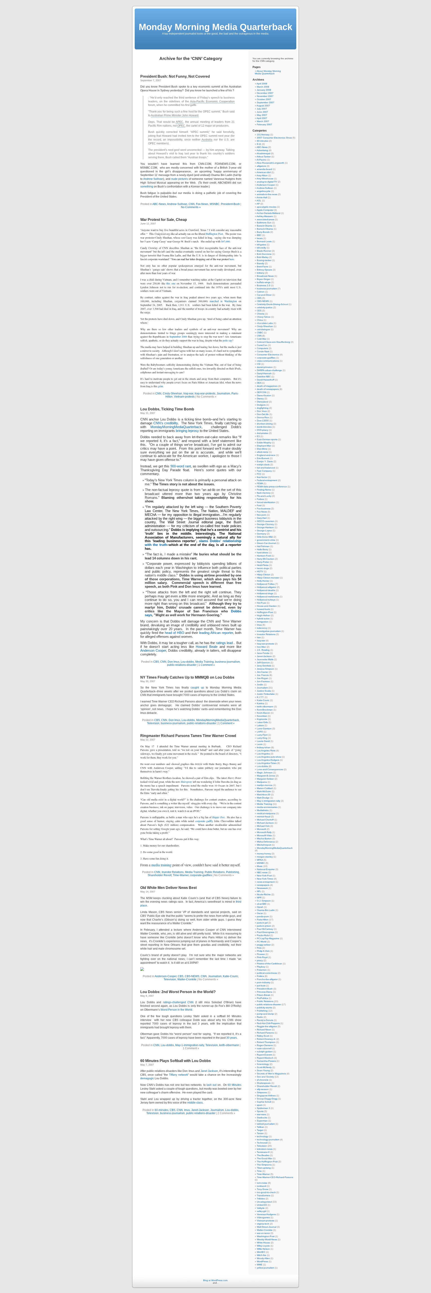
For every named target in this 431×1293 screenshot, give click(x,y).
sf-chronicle (262, 1080)
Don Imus (173, 661)
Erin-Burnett (263, 458)
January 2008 (264, 90)
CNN (192, 204)
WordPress (262, 1261)
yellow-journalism (265, 1268)
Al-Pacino (261, 159)
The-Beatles (263, 1155)
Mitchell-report (264, 845)
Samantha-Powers (266, 1061)
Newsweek (262, 888)
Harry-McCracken (265, 559)
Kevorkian (262, 716)
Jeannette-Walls (265, 659)
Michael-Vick (263, 826)
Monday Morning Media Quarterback (215, 27)
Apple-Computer (265, 210)
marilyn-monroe (265, 785)
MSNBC (215, 204)
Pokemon (262, 970)
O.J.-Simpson (264, 900)
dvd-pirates (262, 433)
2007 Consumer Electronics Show (274, 137)
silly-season (263, 1089)
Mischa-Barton (264, 838)
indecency (262, 628)
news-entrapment (266, 882)
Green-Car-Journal (266, 543)
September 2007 (265, 102)
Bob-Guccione (264, 254)
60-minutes (161, 1110)
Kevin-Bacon (263, 713)
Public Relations (215, 872)
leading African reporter (216, 633)
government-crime (266, 540)
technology (262, 1136)
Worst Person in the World (176, 1009)
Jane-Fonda (263, 653)
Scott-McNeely (264, 1067)
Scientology (263, 1064)
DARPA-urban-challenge (269, 370)
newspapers (263, 885)
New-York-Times (265, 878)
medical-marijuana (266, 813)
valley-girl (261, 1211)
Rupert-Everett (264, 1054)
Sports (260, 1111)
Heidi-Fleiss (262, 565)
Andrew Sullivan (153, 178)
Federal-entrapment (267, 480)
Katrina (260, 703)
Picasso (261, 954)
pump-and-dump (265, 1014)
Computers (262, 348)
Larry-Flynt (262, 735)
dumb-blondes (264, 427)
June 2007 (262, 112)
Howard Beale (207, 647)
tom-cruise (262, 1183)
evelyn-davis (263, 464)
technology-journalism (268, 1139)
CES (259, 310)
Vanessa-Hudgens (266, 1214)
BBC (259, 235)
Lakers (260, 725)
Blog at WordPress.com (215, 1280)
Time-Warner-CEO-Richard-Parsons (275, 1177)
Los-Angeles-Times (267, 763)
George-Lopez (264, 530)
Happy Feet (218, 817)
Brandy (260, 263)
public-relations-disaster (181, 664)
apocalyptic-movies (266, 207)
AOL (259, 200)
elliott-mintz (262, 452)
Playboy (261, 966)
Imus (187, 1110)
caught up (197, 687)
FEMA (260, 483)
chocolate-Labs (265, 323)
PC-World (261, 941)
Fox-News (202, 204)
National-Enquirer (266, 869)
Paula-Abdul (263, 935)
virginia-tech (263, 1224)
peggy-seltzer (264, 944)
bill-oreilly (261, 247)
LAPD (260, 731)
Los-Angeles (263, 753)
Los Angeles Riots (266, 750)
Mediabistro (263, 810)
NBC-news (262, 872)
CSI (259, 364)
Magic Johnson (265, 772)
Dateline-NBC (264, 376)
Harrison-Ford (264, 555)
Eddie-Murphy (264, 442)
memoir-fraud (263, 816)
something (146, 186)
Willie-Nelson (263, 1249)
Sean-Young (263, 1070)
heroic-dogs (263, 568)
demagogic (147, 1078)
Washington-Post (266, 1236)
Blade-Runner (264, 251)
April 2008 (262, 83)
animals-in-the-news (267, 194)
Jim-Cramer (262, 672)
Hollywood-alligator (266, 587)
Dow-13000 (263, 420)
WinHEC (261, 1252)
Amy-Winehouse (265, 178)
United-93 (262, 1205)
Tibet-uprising (264, 1168)
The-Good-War (264, 1158)
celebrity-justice (265, 307)
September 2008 (178, 336)
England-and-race (266, 455)
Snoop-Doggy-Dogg (267, 1098)
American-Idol (264, 172)
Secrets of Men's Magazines (271, 1073)
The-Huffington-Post (267, 1161)
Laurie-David (263, 741)
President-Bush (230, 204)
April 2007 (262, 118)
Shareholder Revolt (160, 875)
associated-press (265, 219)
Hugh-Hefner (263, 615)
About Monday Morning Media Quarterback (268, 72)
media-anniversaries (267, 807)
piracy (260, 960)
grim (160, 386)
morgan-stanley (265, 856)
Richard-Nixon (264, 1029)
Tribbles (261, 1198)
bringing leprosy (187, 431)
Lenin (260, 744)
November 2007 (265, 96)
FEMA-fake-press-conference (272, 486)
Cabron (260, 291)
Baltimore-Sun (264, 222)
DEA (259, 383)
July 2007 (262, 109)
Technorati (262, 1142)
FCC (259, 474)
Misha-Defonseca (266, 841)
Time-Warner (181, 875)
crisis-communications (268, 361)
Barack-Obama (264, 225)
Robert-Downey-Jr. (266, 1039)
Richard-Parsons (265, 1032)
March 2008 (263, 87)
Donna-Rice (263, 417)
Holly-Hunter (263, 581)
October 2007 (264, 99)
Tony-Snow (262, 1189)
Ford (259, 505)
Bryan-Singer (263, 279)
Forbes (260, 499)
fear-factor (262, 477)
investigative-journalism (269, 631)
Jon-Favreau (263, 681)
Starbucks (262, 1117)
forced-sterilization (266, 502)
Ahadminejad (263, 153)
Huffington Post (214, 233)
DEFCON (261, 392)
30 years (231, 1037)
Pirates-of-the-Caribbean (269, 963)
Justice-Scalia (264, 691)
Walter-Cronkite (186, 979)
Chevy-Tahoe (263, 317)
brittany (260, 273)
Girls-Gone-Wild (265, 537)
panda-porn (263, 916)
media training (161, 864)
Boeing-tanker (264, 260)
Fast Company (264, 471)
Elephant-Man (264, 445)
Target (260, 1130)
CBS (156, 661)
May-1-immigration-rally (189, 1045)
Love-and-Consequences (270, 769)
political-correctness (267, 973)
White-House (263, 1242)
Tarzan (260, 1133)
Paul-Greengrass (265, 932)
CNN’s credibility (165, 423)
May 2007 (262, 115)
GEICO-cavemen (265, 521)
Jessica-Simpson (265, 669)
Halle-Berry (262, 549)
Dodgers (261, 405)
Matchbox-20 (263, 794)
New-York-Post (264, 875)
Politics (260, 976)
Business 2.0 (263, 285)
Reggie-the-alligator (267, 1026)
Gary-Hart (262, 518)
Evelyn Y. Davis (265, 461)
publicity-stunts (264, 1007)
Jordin (260, 684)
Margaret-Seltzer (265, 779)
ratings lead (224, 643)
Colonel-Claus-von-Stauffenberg (273, 342)
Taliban (260, 1127)
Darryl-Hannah (264, 373)
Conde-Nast (263, 351)
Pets (259, 948)
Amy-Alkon (262, 175)
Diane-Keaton (264, 395)
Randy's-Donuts (265, 1020)
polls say (227, 340)
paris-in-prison (264, 926)
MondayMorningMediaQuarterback (176, 427)
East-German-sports (267, 439)
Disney (260, 398)
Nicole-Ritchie (264, 894)
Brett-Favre (262, 266)
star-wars (261, 1114)
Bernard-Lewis (264, 241)
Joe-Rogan (262, 678)
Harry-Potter (263, 562)
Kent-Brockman (265, 709)
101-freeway (263, 134)
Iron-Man (261, 647)
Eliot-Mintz (262, 449)
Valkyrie (261, 1208)
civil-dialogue (263, 329)
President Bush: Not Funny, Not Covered (175, 76)
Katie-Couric (230, 976)
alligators (261, 166)
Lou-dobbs (187, 661)
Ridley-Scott (263, 1036)
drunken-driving (265, 423)
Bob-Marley (262, 257)
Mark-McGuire (264, 791)
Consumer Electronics (268, 354)
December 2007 (265, 93)
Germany (261, 533)
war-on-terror (263, 1233)
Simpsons (262, 1092)
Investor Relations (173, 872)
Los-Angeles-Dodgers (268, 760)
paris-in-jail (262, 922)
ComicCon (262, 345)
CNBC (260, 332)
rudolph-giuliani (265, 1051)
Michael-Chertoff (265, 819)
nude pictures (179, 178)
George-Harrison (265, 527)
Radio (260, 1017)
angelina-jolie (263, 191)
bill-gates (261, 244)
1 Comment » (206, 664)
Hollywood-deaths (266, 590)
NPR (259, 897)
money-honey (264, 853)
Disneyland (262, 401)
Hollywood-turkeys (266, 599)
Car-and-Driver (264, 295)
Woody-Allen (263, 1258)
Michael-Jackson (265, 823)
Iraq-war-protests (205, 393)
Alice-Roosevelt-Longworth (270, 163)
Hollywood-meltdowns (268, 596)
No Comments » (191, 207)
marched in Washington (223, 301)
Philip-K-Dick (263, 951)
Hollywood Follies (266, 584)
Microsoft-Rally (264, 832)
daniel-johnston (265, 367)
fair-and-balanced (266, 467)
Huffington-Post (265, 612)
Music (260, 866)
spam (259, 1105)
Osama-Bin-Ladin (266, 910)
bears (260, 238)
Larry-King (262, 738)
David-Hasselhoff (265, 379)
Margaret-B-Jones (266, 775)
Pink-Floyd (262, 957)
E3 (258, 436)
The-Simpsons (264, 1164)
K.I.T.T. (260, 697)
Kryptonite (262, 719)
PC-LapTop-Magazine (268, 938)
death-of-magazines (267, 386)
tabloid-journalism (266, 1124)
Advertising (262, 150)
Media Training (204, 661)
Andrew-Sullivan (177, 204)
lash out (211, 1084)
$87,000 (225, 241)
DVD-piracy (262, 430)
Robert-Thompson (266, 1042)
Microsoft (261, 829)
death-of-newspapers (268, 389)
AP (258, 203)
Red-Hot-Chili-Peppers (268, 1023)
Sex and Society (265, 1076)
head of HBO (174, 633)
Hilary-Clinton (263, 574)
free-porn (261, 515)
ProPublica (262, 998)
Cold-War (261, 339)
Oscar (260, 913)
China (260, 320)
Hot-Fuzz (261, 603)
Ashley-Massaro (265, 216)
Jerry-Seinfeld (264, 665)
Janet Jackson (209, 1071)
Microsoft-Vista (264, 835)
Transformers (263, 1195)
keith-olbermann (229, 1045)
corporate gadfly (204, 821)
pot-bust (261, 985)
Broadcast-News (265, 276)
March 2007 (263, 121)
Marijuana (262, 782)
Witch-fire (261, 1255)
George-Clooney (265, 524)
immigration (262, 621)
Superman (262, 1120)
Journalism (223, 393)
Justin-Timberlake (266, 694)
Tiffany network (178, 1074)
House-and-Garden (267, 606)
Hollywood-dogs (265, 593)
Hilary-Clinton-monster (268, 577)
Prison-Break (263, 995)
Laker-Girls (262, 722)
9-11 (259, 144)
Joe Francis (263, 675)
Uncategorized (264, 1202)
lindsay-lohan (263, 747)
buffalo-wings (263, 282)
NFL (259, 891)
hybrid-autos (263, 618)
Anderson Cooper (153, 650)
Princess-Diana (264, 992)
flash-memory (263, 493)
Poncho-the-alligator (267, 979)
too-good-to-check (266, 1192)
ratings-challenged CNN (178, 1002)
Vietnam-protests (184, 396)
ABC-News (159, 204)
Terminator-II (263, 1152)
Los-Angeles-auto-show (269, 757)
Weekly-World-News (267, 1239)
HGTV (260, 571)
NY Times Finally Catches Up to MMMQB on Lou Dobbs (187, 677)
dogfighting (262, 408)
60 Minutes (234, 1084)
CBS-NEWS (192, 976)
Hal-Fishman (263, 546)
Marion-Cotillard (265, 788)
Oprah (260, 907)
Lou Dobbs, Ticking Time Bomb (167, 409)
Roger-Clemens (265, 1045)
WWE (259, 1264)
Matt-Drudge (263, 797)
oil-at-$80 (261, 904)
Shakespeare (264, 1083)
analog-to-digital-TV (267, 181)
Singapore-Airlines (266, 1095)
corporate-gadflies (201, 875)
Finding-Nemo (264, 489)
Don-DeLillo (263, 414)
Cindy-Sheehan (172, 393)
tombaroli (261, 1186)
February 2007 (264, 124)
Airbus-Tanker (264, 156)
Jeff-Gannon (263, 662)
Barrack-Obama (265, 229)
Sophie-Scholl (264, 1102)
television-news (265, 1149)
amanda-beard (264, 169)
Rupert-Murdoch (265, 1058)
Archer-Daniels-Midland (268, 213)
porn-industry (263, 982)
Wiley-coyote (263, 1246)
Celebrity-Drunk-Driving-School (272, 304)
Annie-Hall (262, 197)
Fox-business (263, 508)
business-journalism (227, 661)
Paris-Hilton (262, 919)
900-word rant (180, 466)
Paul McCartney (265, 929)
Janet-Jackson (200, 1110)
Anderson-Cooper (165, 976)
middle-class (195, 1102)
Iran (259, 637)
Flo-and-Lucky (264, 496)
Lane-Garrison (264, 728)
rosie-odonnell (264, 1048)
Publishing (232, 872)
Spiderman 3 (263, 1108)
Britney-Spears (264, 269)
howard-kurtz (263, 609)
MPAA (260, 860)
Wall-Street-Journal (266, 1227)
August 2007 (263, 105)
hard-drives (262, 552)
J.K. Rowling (263, 650)
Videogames (263, 1217)
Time (259, 1171)
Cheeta (260, 313)
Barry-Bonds (263, 232)
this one (170, 283)
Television (153, 723)
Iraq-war (188, 393)
